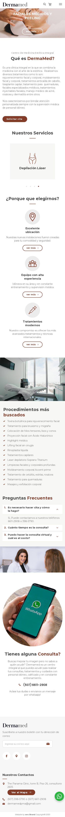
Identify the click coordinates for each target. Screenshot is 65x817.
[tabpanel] (32, 23)
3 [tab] (34, 186)
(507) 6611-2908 (35, 685)
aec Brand (30, 814)
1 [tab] (26, 186)
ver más (31, 248)
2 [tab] (30, 186)
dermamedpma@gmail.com (24, 803)
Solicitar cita (14, 119)
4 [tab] (38, 186)
